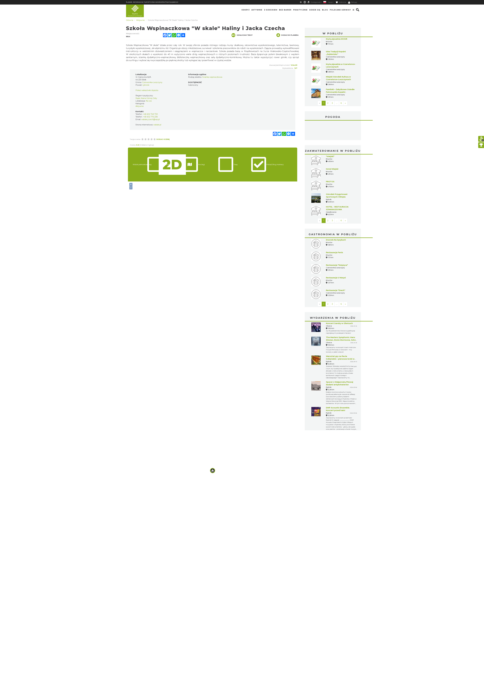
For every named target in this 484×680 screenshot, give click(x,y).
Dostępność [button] (316, 2)
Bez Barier (285, 10)
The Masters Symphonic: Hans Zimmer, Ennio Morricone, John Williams (341, 340)
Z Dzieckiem (270, 10)
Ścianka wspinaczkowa (212, 77)
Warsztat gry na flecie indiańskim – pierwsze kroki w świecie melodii (340, 359)
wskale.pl (157, 125)
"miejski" (330, 156)
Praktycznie (300, 10)
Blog (325, 10)
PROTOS (330, 181)
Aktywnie (256, 10)
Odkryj (245, 10)
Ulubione (342, 2)
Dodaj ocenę (163, 139)
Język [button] (330, 2)
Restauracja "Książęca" (337, 265)
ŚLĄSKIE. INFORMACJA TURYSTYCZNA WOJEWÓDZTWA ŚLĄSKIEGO (152, 2)
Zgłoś (294, 65)
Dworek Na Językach (336, 240)
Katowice (333, 130)
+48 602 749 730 (150, 114)
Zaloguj (354, 2)
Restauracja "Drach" (335, 290)
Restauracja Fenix (334, 252)
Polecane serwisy (340, 10)
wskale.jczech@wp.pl (150, 119)
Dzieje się (314, 10)
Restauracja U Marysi (336, 278)
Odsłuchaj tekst (245, 35)
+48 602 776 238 (150, 117)
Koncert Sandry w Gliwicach (339, 323)
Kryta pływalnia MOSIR (336, 39)
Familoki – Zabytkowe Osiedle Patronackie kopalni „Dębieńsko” (340, 92)
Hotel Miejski (332, 169)
